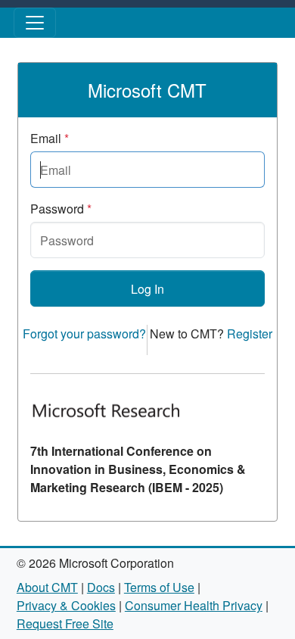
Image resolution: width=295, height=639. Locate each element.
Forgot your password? (84, 333)
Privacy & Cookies (66, 605)
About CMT (47, 587)
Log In (147, 289)
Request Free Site (65, 623)
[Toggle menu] (35, 23)
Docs (101, 587)
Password (61, 208)
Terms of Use (159, 587)
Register (249, 333)
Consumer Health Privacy (193, 605)
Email (49, 138)
